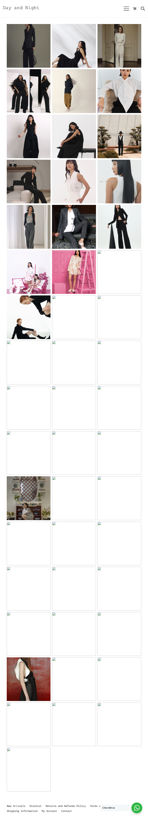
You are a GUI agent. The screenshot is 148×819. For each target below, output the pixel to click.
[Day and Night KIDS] (119, 543)
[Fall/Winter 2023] (74, 227)
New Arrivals (16, 806)
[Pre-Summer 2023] (119, 272)
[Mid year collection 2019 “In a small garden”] (28, 543)
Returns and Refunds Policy (66, 806)
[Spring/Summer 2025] (28, 136)
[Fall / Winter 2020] (119, 408)
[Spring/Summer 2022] (28, 362)
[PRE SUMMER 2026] (119, 46)
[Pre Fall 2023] (119, 227)
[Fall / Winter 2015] (28, 724)
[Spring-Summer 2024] (119, 181)
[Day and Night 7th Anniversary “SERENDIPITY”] (74, 498)
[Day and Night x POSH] (74, 317)
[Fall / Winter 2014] (119, 724)
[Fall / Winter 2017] (119, 634)
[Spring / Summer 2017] (28, 679)
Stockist (35, 806)
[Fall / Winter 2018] (28, 588)
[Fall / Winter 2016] (119, 679)
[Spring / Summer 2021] (74, 408)
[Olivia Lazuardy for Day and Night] (119, 91)
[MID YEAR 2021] (28, 408)
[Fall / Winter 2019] (74, 453)
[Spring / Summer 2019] (74, 543)
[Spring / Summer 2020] (28, 453)
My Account (49, 811)
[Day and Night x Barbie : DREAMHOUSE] (74, 272)
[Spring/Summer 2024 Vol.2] (74, 181)
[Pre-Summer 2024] (28, 227)
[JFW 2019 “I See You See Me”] (74, 588)
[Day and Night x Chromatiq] (119, 317)
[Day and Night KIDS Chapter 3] (119, 498)
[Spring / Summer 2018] (74, 634)
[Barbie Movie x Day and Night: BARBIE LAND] (28, 272)
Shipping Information (22, 811)
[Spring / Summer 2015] (74, 724)
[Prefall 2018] (119, 588)
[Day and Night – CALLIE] (28, 46)
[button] (126, 8)
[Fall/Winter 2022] (28, 317)
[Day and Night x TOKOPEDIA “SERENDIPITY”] (28, 498)
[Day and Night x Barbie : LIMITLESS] (119, 362)
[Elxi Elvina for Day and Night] (28, 181)
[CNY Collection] (74, 362)
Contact (66, 811)
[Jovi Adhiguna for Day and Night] (28, 91)
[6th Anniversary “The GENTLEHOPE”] (28, 634)
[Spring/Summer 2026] (74, 46)
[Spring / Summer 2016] (74, 679)
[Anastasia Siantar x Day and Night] (119, 136)
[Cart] (134, 8)
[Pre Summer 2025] (74, 136)
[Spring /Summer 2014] (28, 769)
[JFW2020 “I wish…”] (119, 453)
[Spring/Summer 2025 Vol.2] (74, 91)
